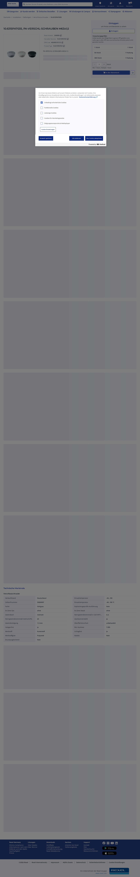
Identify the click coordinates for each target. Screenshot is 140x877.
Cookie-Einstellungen (48, 129)
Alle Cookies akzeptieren (94, 138)
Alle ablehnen (76, 138)
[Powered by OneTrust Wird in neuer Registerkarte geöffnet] (97, 144)
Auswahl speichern (46, 138)
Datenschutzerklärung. (87, 97)
